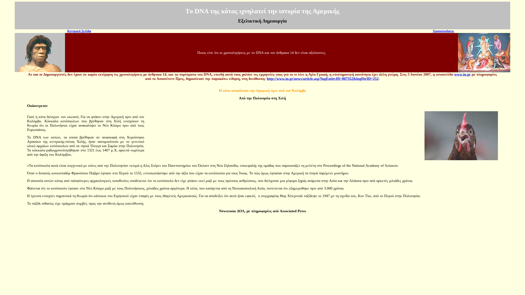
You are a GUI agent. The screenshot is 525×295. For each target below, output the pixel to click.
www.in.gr (462, 74)
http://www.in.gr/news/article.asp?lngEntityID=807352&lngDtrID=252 (322, 79)
